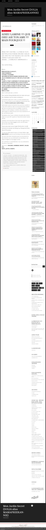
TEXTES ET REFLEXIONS (10, 163)
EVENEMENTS (34, 366)
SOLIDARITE (18, 165)
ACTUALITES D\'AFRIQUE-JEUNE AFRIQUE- (37, 298)
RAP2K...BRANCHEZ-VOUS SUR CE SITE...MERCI (37, 444)
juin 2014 (33, 67)
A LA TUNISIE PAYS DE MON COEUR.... (19, 155)
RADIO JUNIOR (34, 385)
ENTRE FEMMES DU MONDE (12, 157)
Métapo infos (40, 98)
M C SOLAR (33, 421)
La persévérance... (35, 325)
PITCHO (33, 424)
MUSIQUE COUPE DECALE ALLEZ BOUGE (38, 149)
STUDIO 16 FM (34, 432)
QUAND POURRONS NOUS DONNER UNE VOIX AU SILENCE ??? (37, 229)
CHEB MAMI (33, 429)
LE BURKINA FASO (35, 357)
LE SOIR (33, 392)
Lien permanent (7, 153)
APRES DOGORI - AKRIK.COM (36, 304)
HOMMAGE (11, 165)
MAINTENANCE (35, 242)
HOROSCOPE (34, 395)
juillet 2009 (33, 74)
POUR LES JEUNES (22, 159)
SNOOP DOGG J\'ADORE (36, 447)
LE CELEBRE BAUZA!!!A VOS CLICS (37, 448)
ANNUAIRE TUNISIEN (35, 343)
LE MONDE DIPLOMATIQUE (36, 391)
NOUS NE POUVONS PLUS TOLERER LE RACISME (38, 471)
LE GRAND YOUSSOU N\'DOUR (37, 436)
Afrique (40, 287)
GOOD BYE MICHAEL (36, 256)
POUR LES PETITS (34, 381)
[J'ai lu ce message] (44, 528)
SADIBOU (33, 368)
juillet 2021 (33, 63)
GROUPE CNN (34, 427)
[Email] (32, 270)
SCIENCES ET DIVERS (36, 159)
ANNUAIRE (33, 342)
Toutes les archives (36, 76)
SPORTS (4, 163)
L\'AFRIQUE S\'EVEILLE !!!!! (36, 477)
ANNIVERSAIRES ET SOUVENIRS (38, 134)
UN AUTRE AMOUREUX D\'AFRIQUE (37, 445)
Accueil (4, 1)
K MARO (33, 425)
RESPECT (14, 165)
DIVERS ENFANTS (34, 383)
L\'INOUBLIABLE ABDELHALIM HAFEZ (38, 438)
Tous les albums (36, 55)
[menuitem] (4, 1)
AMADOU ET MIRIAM (35, 428)
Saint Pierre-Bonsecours (37, 91)
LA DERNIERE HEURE (35, 394)
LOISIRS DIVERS (8, 159)
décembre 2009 (34, 71)
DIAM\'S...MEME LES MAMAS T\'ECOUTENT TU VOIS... (36, 435)
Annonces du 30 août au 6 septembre (38, 90)
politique (40, 283)
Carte (33, 175)
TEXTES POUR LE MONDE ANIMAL (38, 167)
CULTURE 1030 (34, 406)
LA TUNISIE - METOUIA (35, 309)
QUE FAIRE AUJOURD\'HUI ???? (37, 341)
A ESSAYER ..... (10, 155)
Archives (10, 1)
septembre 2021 (34, 61)
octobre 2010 (34, 69)
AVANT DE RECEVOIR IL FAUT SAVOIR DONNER (19, 156)
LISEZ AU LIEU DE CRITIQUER (36, 474)
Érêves (33, 95)
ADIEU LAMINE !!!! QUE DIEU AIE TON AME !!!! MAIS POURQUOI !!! (16, 37)
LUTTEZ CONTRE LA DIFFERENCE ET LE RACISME (38, 301)
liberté (39, 290)
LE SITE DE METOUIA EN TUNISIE (37, 310)
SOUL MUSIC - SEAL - (35, 415)
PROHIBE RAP (34, 404)
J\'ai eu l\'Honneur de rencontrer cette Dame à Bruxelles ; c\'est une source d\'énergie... (38, 329)
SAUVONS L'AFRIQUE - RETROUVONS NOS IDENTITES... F (38, 157)
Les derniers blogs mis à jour (15, 526)
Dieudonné (37, 285)
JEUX (23, 157)
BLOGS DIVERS (5, 157)
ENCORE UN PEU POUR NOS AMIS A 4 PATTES (38, 457)
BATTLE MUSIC (34, 410)
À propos (17, 1)
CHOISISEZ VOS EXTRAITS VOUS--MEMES (37, 441)
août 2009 (33, 73)
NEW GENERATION (35, 418)
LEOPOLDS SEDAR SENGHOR (36, 464)
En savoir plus (3, 529)
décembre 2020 (34, 66)
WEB (33, 171)
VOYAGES (15, 163)
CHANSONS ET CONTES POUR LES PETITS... (37, 376)
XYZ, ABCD (39, 89)
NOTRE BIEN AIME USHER (36, 414)
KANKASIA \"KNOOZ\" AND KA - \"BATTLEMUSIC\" (37, 408)
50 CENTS (33, 422)
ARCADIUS (33, 365)
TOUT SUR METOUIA (35, 296)
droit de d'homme (35, 287)
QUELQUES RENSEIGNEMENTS (37, 356)
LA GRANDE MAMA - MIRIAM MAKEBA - (38, 420)
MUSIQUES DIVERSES (14, 159)
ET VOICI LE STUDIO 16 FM (36, 411)
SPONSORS (35, 162)
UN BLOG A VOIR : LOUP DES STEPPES (38, 476)
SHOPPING (35, 161)
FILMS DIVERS (20, 157)
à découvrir (33, 350)
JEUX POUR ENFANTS (35, 378)
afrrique (22, 165)
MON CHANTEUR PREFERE (36, 306)
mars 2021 (33, 64)
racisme (33, 285)
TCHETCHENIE (34, 327)
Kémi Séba (7, 166)
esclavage (33, 283)
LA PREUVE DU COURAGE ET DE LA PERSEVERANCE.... (37, 303)
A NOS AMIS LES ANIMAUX (36, 454)
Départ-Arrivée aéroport (36, 336)
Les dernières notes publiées (23, 526)
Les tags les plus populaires (30, 526)
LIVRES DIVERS (35, 145)
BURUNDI (33, 473)
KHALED (33, 431)
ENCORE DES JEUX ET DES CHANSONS (38, 379)
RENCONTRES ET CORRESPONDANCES (36, 155)
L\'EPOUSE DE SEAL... (35, 307)
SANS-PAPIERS (34, 290)
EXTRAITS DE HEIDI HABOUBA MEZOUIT (38, 439)
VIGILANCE (7, 165)
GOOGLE (33, 483)
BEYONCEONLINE (34, 412)
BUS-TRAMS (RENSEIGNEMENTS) (37, 338)
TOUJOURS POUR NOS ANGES (37, 382)
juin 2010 (33, 70)
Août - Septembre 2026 (36, 93)
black (37, 283)
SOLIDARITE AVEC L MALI (36, 491)
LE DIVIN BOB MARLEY (35, 417)
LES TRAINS (33, 339)
